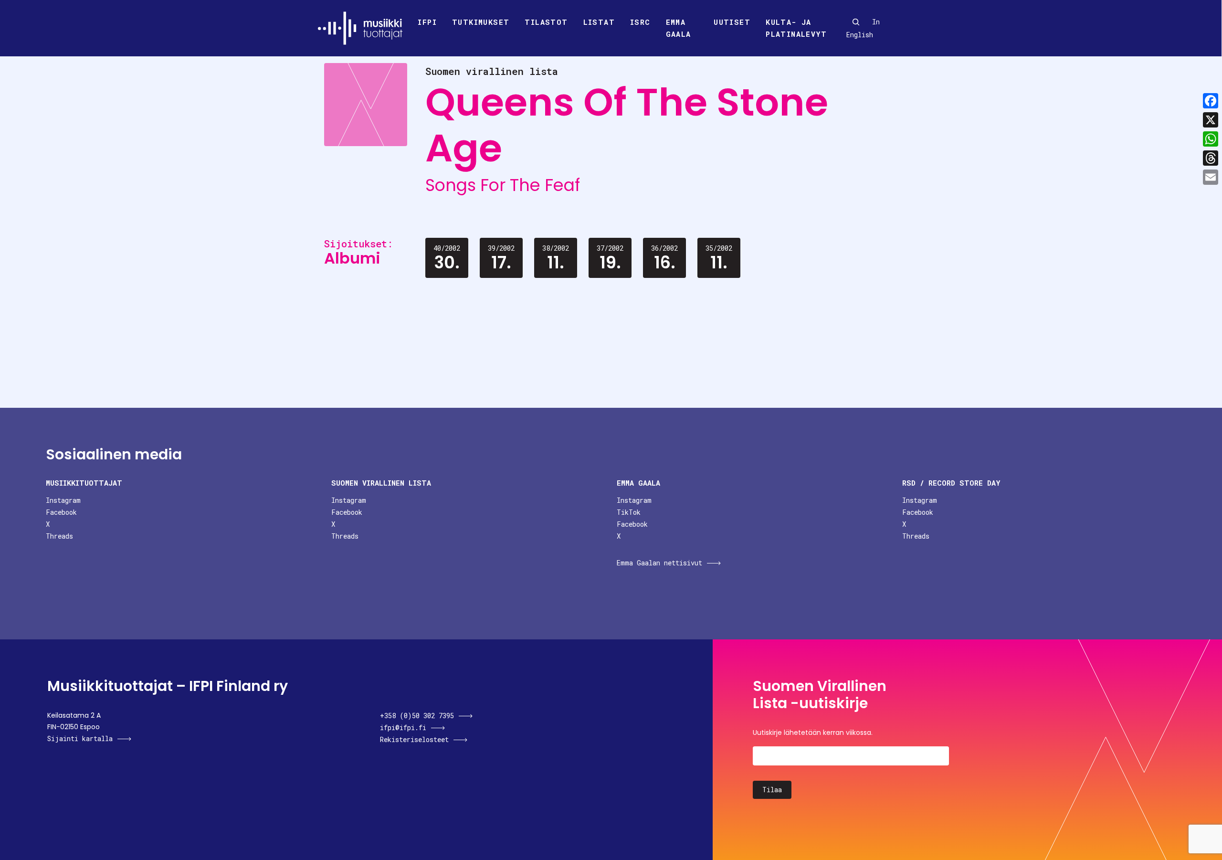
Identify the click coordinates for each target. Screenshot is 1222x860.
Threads (59, 536)
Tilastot (546, 22)
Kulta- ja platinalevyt (796, 28)
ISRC (640, 22)
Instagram (63, 500)
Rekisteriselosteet (414, 739)
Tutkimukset (480, 22)
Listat (599, 22)
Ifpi (427, 22)
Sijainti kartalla (80, 738)
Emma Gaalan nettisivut (659, 562)
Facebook (61, 512)
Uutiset (732, 22)
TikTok (629, 512)
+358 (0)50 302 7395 (417, 715)
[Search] (855, 22)
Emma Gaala (678, 28)
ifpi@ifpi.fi (403, 727)
